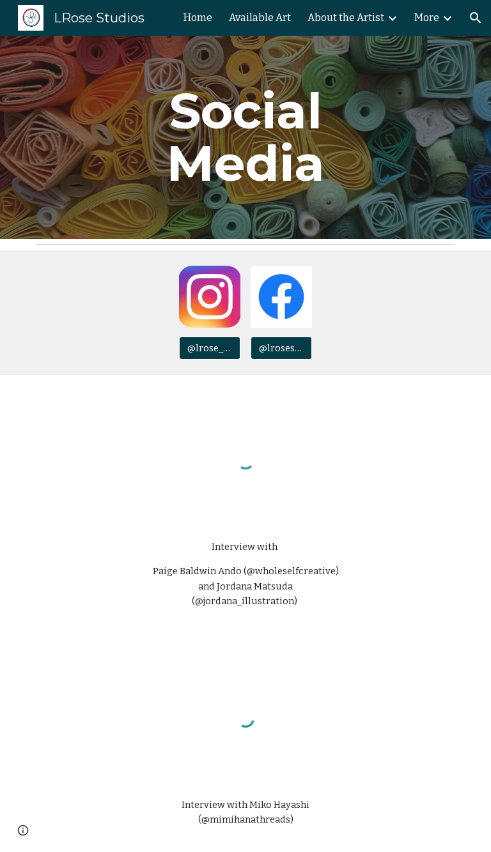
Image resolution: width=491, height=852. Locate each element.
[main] (245, 137)
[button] (475, 18)
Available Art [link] (260, 17)
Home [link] (197, 17)
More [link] (426, 17)
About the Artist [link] (346, 17)
